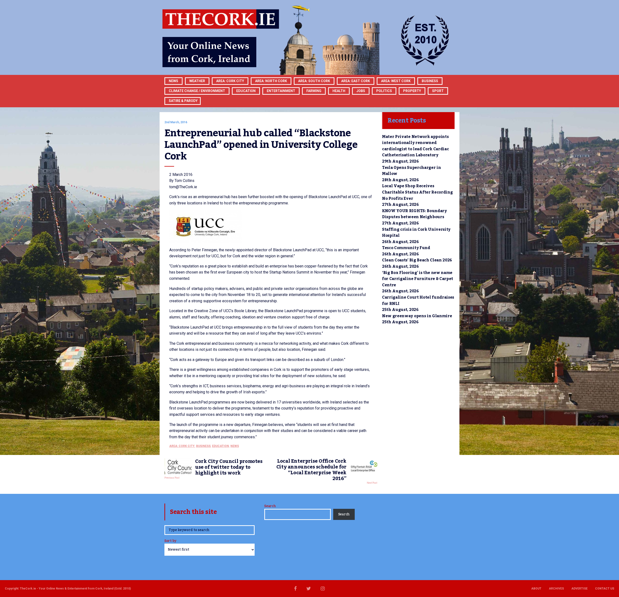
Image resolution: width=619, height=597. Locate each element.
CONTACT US (604, 588)
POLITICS (384, 91)
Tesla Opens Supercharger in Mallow (411, 171)
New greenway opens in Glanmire (417, 316)
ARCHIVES (556, 588)
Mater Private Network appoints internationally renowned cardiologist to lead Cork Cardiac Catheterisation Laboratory (415, 146)
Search (270, 506)
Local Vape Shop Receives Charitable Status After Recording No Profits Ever (417, 192)
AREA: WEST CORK (396, 81)
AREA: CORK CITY (230, 81)
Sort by (170, 541)
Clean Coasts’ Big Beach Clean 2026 (417, 260)
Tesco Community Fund (406, 248)
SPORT (438, 91)
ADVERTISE (579, 588)
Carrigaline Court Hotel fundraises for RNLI (418, 301)
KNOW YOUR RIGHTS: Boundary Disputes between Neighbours (414, 214)
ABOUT (536, 588)
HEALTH (338, 91)
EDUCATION (246, 91)
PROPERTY (412, 91)
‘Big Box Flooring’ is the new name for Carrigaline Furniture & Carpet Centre (417, 279)
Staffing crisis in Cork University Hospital (416, 233)
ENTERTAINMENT (281, 91)
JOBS (360, 91)
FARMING (313, 91)
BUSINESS (430, 81)
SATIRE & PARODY (183, 101)
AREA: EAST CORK (355, 81)
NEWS (234, 446)
